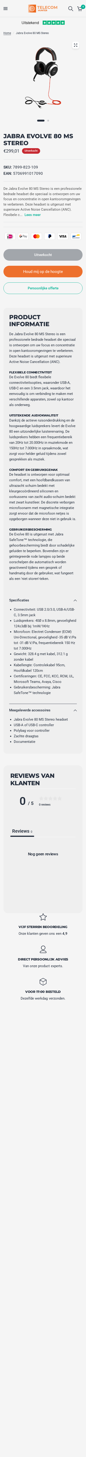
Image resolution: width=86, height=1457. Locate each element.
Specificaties (19, 600)
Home (7, 33)
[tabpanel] (43, 873)
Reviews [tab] (22, 831)
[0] (79, 8)
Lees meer (33, 215)
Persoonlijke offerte (43, 288)
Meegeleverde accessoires (29, 710)
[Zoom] (75, 45)
